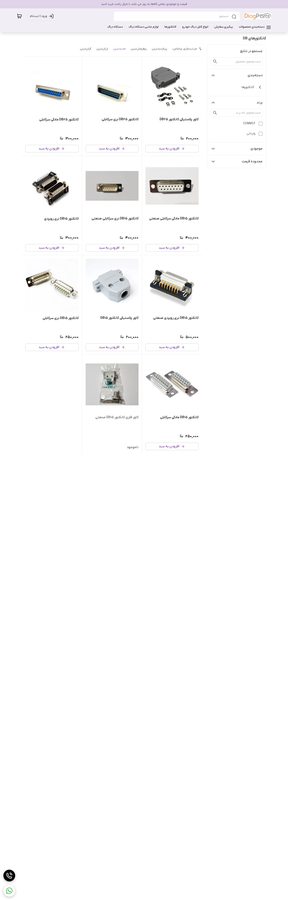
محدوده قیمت (252, 161)
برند (259, 102)
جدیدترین (119, 49)
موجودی (256, 149)
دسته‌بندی (255, 75)
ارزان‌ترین (102, 49)
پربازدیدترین (159, 49)
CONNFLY (249, 124)
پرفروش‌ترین (139, 49)
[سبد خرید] (19, 16)
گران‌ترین (85, 49)
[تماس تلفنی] (9, 875)
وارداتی (251, 134)
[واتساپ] (9, 891)
